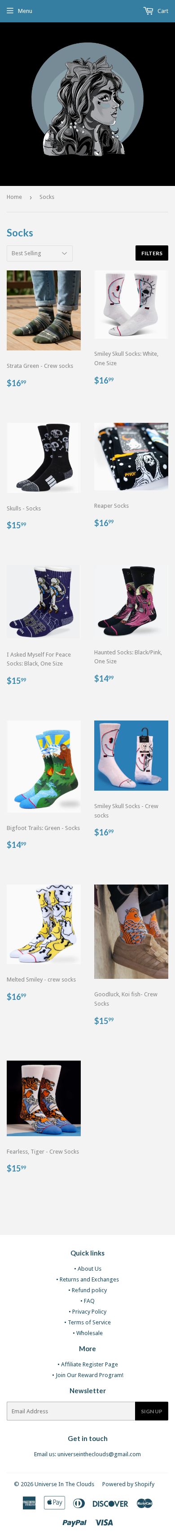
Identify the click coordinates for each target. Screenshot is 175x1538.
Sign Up (151, 1411)
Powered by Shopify (128, 1484)
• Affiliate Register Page (87, 1364)
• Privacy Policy (87, 1311)
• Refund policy (87, 1290)
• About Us (87, 1268)
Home (14, 197)
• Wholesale (88, 1333)
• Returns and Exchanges (87, 1279)
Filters (151, 253)
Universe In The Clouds (64, 1484)
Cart (162, 11)
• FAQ (87, 1301)
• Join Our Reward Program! (87, 1375)
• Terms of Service (87, 1322)
